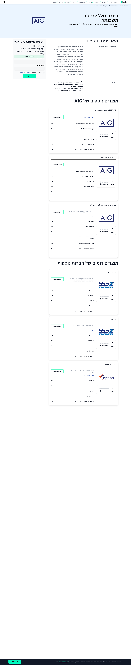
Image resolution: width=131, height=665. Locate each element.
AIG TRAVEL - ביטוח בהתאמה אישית (105, 110)
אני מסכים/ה (15, 662)
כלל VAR (113, 319)
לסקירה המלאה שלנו (89, 117)
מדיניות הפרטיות (25, 73)
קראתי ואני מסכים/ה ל (31, 73)
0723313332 (29, 57)
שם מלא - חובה (40, 59)
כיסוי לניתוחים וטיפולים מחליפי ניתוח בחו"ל (103, 205)
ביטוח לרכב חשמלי (110, 364)
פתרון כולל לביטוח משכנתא (101, 6)
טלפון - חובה (40, 65)
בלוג (54, 2)
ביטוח (121, 6)
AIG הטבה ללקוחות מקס (108, 158)
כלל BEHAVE (112, 272)
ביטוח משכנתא (114, 6)
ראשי (126, 6)
